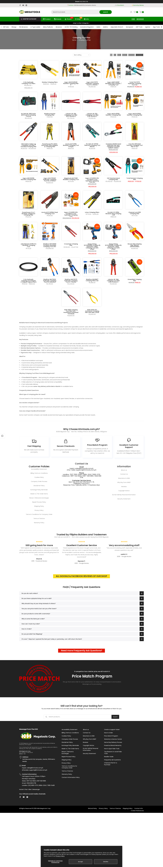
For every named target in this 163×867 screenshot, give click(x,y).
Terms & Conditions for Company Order (39, 514)
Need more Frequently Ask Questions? (81, 650)
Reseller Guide (108, 757)
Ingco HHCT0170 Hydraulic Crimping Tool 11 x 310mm (92, 83)
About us (124, 470)
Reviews (124, 486)
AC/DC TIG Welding (71, 27)
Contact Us (124, 474)
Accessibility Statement (39, 469)
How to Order (108, 733)
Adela (98, 27)
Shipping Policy (39, 506)
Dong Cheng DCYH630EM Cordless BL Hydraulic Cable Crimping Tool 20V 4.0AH (92, 246)
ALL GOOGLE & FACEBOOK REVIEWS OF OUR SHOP (81, 576)
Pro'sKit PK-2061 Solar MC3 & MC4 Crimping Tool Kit (28, 115)
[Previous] (1, 27)
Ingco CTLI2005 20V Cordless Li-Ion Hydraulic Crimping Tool (71, 214)
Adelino (105, 27)
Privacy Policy (60, 856)
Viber (30, 789)
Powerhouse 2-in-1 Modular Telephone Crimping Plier (28, 213)
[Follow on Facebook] (20, 5)
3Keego (14, 27)
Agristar (147, 27)
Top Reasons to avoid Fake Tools (113, 752)
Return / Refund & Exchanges (39, 498)
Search (115, 717)
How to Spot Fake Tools (111, 749)
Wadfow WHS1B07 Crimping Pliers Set (92, 280)
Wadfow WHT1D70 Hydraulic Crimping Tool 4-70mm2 (70, 280)
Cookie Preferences (137, 811)
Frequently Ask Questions (112, 760)
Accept (80, 862)
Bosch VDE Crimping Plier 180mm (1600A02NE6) (134, 245)
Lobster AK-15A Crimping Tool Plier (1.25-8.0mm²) (92, 115)
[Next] (161, 27)
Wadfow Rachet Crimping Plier (49, 114)
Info (87, 19)
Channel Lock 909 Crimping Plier (134, 213)
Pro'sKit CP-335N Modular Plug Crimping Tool (113, 213)
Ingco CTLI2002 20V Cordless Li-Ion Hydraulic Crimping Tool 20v (92, 180)
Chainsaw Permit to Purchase (110, 764)
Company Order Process (39, 481)
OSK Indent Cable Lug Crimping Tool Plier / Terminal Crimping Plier (28, 145)
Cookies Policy (39, 477)
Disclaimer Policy (39, 486)
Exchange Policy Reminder (39, 490)
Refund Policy (92, 808)
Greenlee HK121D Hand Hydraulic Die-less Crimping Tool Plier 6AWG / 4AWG (113, 146)
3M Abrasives (23, 27)
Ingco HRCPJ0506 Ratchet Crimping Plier (113, 114)
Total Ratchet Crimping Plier (134, 178)
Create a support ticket (112, 729)
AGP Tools (139, 27)
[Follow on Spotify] (26, 5)
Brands (58, 19)
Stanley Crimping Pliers (50, 82)
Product (48, 19)
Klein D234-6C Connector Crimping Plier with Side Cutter (92, 311)
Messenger (36, 789)
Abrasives (59, 27)
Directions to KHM (124, 478)
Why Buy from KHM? (124, 482)
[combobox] (75, 12)
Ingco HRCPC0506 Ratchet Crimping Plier (134, 114)
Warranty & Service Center (113, 739)
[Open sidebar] (2, 436)
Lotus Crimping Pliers (92, 212)
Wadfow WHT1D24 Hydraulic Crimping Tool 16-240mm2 (49, 280)
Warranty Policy (39, 523)
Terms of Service (39, 518)
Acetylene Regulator (87, 27)
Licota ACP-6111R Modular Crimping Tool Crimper (71, 145)
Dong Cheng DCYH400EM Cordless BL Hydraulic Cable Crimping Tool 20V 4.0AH (113, 246)
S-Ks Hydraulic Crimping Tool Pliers (28, 82)
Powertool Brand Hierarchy (112, 745)
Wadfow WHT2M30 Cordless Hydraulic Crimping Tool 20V (49, 245)
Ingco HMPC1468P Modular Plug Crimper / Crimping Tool (113, 83)
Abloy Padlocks (48, 27)
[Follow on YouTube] (23, 5)
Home (74, 40)
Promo (70, 19)
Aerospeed (129, 27)
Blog (79, 19)
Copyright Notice (124, 491)
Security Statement (123, 499)
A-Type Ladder (35, 27)
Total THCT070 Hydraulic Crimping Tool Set (134, 83)
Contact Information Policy (71, 777)
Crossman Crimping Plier (71, 244)
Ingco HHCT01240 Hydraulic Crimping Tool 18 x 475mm (49, 179)
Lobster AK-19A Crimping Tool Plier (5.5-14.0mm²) (70, 115)
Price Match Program (111, 736)
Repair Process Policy (39, 502)
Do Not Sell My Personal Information (124, 495)
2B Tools (6, 27)
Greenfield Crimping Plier (134, 280)
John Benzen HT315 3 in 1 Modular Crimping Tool (28, 245)
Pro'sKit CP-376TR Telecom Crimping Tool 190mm (92, 145)
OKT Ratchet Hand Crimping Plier (113, 178)
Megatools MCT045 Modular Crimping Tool (71, 178)
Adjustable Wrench (117, 27)
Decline (105, 862)
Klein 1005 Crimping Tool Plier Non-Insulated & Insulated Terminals (70, 312)
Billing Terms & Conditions (39, 473)
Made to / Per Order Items (39, 494)
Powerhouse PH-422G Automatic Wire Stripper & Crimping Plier (49, 145)
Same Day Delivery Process (113, 742)
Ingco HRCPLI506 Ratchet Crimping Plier (28, 178)
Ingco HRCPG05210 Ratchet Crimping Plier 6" (71, 83)
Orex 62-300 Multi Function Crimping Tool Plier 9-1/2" (135, 145)
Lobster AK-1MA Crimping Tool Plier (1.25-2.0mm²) (113, 280)
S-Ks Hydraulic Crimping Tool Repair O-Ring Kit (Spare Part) (28, 280)
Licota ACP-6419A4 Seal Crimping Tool (50, 213)
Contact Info (138, 808)
